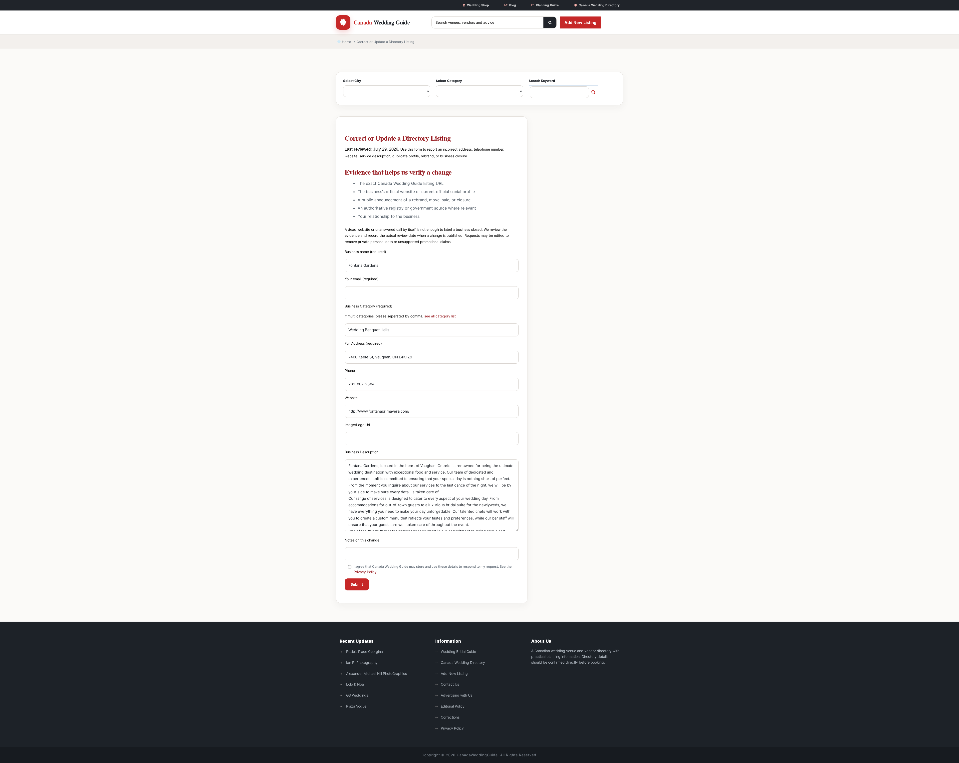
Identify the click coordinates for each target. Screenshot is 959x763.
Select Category (449, 81)
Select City (352, 81)
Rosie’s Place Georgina (364, 651)
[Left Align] (549, 22)
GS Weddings (356, 695)
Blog (512, 5)
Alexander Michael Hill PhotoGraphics (376, 673)
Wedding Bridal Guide (458, 651)
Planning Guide (547, 5)
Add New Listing (580, 22)
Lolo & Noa (354, 684)
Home (346, 42)
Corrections (450, 717)
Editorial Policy (453, 706)
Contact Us (450, 684)
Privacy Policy (365, 572)
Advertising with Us (456, 695)
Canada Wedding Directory (599, 5)
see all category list (440, 316)
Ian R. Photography (361, 662)
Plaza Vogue (355, 706)
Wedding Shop (478, 5)
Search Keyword (542, 81)
